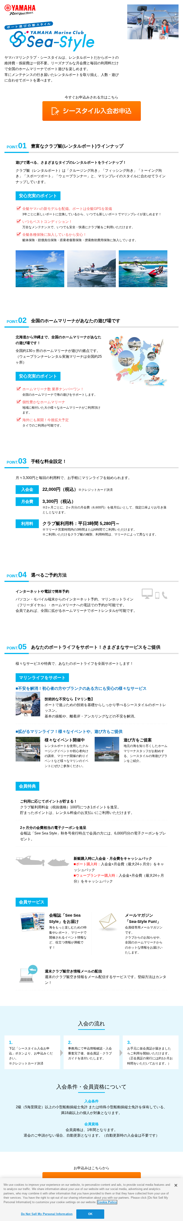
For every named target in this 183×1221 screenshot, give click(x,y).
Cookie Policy (107, 1202)
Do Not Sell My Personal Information (47, 1214)
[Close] (176, 1185)
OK (90, 1214)
